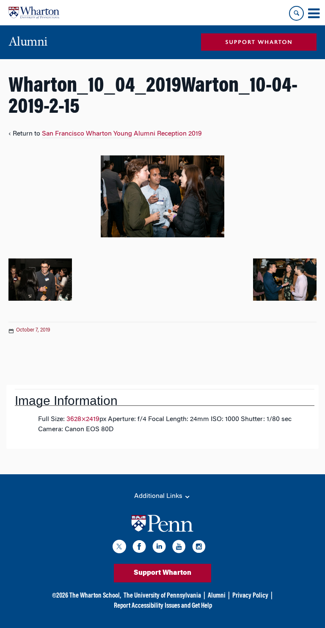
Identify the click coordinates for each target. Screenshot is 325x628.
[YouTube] (179, 548)
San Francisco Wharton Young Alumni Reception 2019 (122, 133)
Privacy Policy (250, 596)
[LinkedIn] (159, 548)
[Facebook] (139, 548)
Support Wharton (162, 573)
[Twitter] (119, 548)
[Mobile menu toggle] (313, 13)
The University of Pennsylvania (162, 596)
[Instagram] (199, 548)
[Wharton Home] (33, 12)
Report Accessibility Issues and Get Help (163, 606)
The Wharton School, (95, 596)
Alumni (217, 596)
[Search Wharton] (296, 13)
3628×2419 (82, 419)
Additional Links (159, 496)
